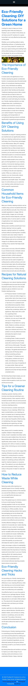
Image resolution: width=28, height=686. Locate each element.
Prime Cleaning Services (9, 681)
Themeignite (21, 681)
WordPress (17, 684)
